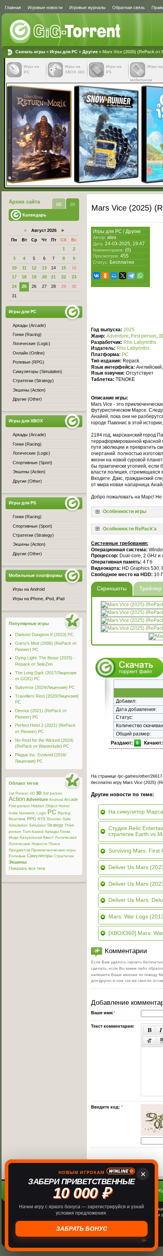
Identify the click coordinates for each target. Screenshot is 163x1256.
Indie (13, 813)
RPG (31, 818)
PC (125, 354)
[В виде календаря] (72, 203)
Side (67, 819)
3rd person (53, 793)
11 (24, 267)
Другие (90, 51)
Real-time (17, 819)
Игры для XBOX (26, 420)
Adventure (117, 336)
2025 (129, 329)
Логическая (65, 837)
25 (24, 286)
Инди (14, 837)
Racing (64, 813)
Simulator (37, 825)
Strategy (55, 825)
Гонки (65, 831)
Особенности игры (124, 511)
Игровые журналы (87, 7)
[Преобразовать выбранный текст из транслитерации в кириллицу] (149, 1040)
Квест (48, 837)
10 (14, 267)
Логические (19, 844)
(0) (128, 250)
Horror (64, 806)
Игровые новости (45, 7)
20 (44, 276)
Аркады (52, 831)
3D (39, 793)
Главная (13, 7)
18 (24, 276)
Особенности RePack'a (130, 529)
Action (17, 799)
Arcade (71, 799)
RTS (41, 819)
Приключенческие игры (53, 850)
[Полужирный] (149, 1030)
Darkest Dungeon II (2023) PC (44, 634)
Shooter (54, 819)
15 (63, 267)
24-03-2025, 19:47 (125, 243)
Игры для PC (64, 51)
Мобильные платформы (35, 575)
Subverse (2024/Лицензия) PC (45, 687)
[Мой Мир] (114, 275)
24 (14, 286)
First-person (19, 806)
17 (14, 276)
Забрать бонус (81, 1228)
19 (34, 276)
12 (34, 267)
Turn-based (33, 831)
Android (56, 799)
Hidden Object (44, 806)
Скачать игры (65, 31)
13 (44, 267)
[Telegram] (131, 275)
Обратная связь (128, 7)
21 (53, 276)
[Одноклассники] (105, 275)
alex (111, 237)
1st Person (18, 793)
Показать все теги (27, 868)
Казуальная (31, 837)
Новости (39, 844)
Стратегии (64, 856)
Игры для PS (22, 502)
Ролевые (17, 856)
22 (63, 276)
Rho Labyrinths (139, 342)
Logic (41, 813)
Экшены (18, 862)
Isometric (27, 813)
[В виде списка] (58, 203)
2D (32, 793)
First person (143, 336)
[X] (122, 275)
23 (74, 276)
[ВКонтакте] (96, 275)
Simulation (18, 825)
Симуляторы (40, 855)
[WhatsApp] (140, 275)
